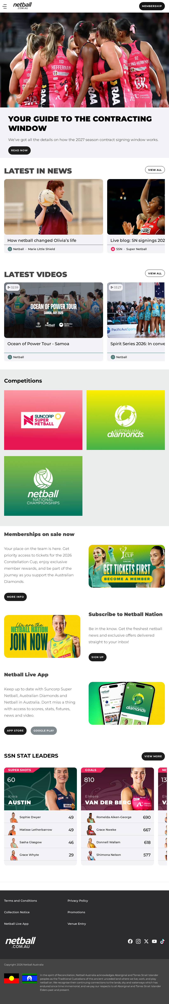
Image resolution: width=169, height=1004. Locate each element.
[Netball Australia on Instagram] (138, 942)
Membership (152, 6)
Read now (19, 150)
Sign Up (98, 657)
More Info (15, 596)
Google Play (44, 730)
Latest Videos (35, 274)
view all (155, 169)
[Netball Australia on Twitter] (146, 942)
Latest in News (38, 170)
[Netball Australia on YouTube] (154, 942)
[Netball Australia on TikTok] (162, 942)
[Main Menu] (4, 6)
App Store (15, 730)
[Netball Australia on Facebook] (130, 942)
